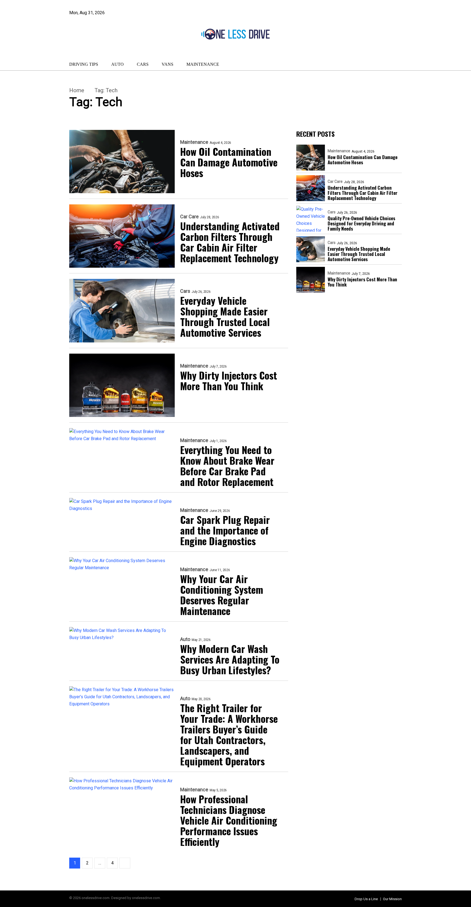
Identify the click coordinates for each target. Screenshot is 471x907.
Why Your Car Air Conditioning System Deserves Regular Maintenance (221, 594)
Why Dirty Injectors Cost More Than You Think (228, 380)
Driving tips (83, 64)
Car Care (189, 216)
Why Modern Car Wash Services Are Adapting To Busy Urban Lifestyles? (229, 659)
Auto (117, 64)
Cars (143, 64)
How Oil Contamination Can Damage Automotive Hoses (228, 162)
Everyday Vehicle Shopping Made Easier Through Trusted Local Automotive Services (225, 316)
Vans (167, 64)
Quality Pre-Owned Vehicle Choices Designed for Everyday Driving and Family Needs (361, 223)
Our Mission (392, 899)
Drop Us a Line (366, 899)
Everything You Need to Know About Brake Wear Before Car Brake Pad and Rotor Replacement (227, 465)
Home (76, 90)
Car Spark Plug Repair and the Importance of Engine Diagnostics (225, 530)
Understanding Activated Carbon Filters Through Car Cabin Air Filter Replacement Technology (230, 241)
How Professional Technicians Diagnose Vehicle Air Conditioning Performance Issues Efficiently (228, 820)
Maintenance (202, 64)
